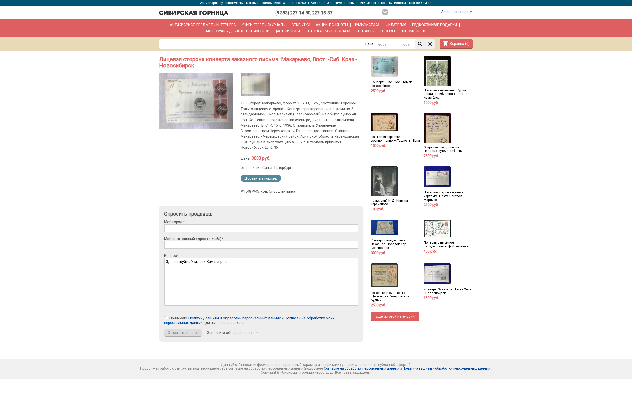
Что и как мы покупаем (328, 31)
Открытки (301, 25)
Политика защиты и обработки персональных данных (446, 368)
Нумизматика (367, 25)
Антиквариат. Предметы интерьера (203, 25)
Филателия (396, 25)
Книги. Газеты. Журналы (264, 25)
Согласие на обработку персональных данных (361, 368)
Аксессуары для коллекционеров (237, 31)
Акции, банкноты (332, 25)
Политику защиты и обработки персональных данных (234, 318)
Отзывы (387, 31)
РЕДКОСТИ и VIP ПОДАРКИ (434, 25)
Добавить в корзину (260, 178)
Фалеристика (288, 31)
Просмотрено (413, 31)
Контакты (365, 31)
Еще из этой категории (395, 316)
